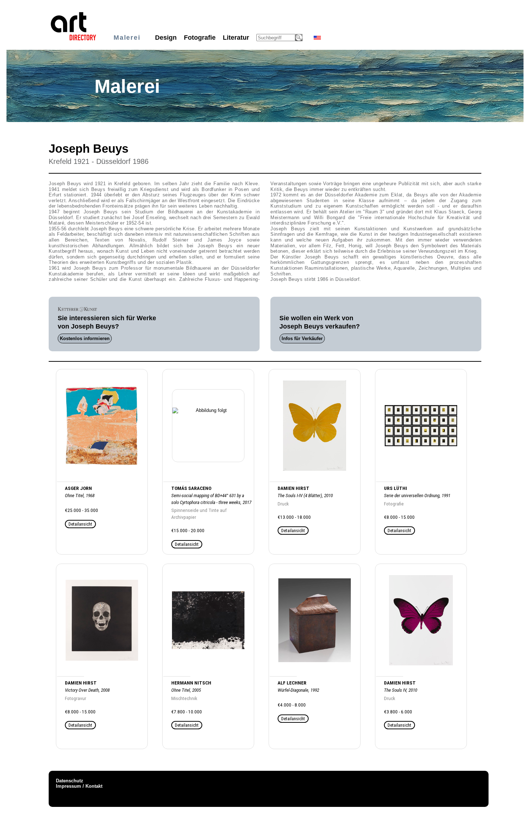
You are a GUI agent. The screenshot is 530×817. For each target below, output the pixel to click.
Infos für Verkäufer (302, 338)
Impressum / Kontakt (79, 786)
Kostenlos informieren (85, 338)
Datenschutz (69, 780)
